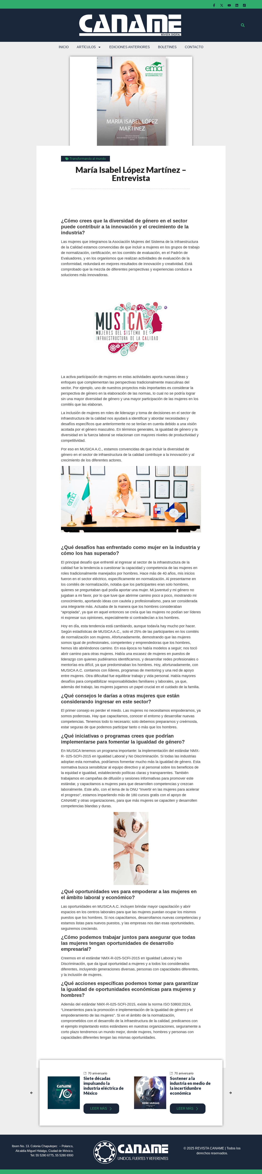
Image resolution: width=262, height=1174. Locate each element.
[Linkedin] (237, 5)
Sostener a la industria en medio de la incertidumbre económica (127, 1085)
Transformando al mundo (88, 159)
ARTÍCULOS (86, 47)
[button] (242, 25)
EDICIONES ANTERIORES (129, 47)
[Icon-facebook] (214, 5)
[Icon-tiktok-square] (244, 5)
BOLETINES (167, 47)
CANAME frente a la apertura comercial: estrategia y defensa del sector (212, 1085)
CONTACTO (194, 47)
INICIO (64, 47)
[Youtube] (229, 5)
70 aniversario (120, 1073)
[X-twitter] (221, 5)
